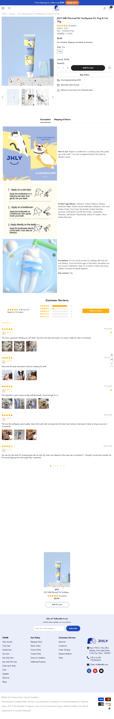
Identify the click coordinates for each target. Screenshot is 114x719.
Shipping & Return (62, 119)
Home (4, 14)
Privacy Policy (17, 697)
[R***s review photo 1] (7, 346)
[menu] (3, 8)
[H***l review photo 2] (19, 434)
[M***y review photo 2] (19, 403)
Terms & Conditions (31, 697)
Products (12, 14)
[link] (15, 529)
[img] (7, 329)
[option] (28, 51)
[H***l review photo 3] (31, 434)
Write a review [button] (95, 311)
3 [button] (57, 466)
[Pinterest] (95, 671)
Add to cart (88, 68)
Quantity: (61, 63)
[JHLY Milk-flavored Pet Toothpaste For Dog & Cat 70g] (57, 569)
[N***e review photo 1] (7, 375)
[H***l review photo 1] (7, 434)
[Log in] (104, 8)
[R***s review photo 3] (31, 346)
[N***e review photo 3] (31, 375)
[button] (2, 97)
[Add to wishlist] (109, 68)
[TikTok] (101, 671)
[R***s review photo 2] (19, 346)
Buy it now (84, 75)
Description (45, 119)
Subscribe (73, 628)
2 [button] (54, 466)
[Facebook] (89, 671)
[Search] (9, 8)
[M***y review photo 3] (31, 403)
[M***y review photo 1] (7, 403)
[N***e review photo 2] (19, 375)
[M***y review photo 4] (43, 403)
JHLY (66, 28)
